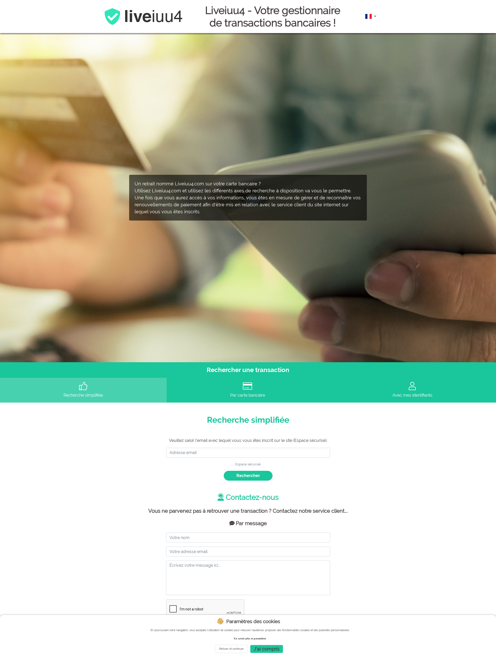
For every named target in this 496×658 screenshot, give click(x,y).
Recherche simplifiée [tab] (83, 395)
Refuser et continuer (231, 648)
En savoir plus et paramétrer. (250, 638)
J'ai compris (267, 649)
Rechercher (248, 475)
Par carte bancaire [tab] (247, 395)
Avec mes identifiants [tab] (412, 395)
